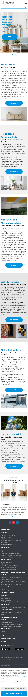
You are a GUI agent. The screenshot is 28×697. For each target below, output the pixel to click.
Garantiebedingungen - (18, 657)
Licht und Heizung (6, 537)
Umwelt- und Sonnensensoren (10, 583)
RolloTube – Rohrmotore (8, 579)
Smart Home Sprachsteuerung (10, 553)
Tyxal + (3, 631)
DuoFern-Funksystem (7, 562)
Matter (3, 550)
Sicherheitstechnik (6, 623)
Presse (3, 641)
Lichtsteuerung (5, 598)
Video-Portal (4, 564)
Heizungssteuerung (6, 600)
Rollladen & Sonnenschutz (8, 535)
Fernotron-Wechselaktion (8, 567)
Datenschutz (10, 656)
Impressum (3, 656)
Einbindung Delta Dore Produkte (10, 557)
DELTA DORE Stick (6, 542)
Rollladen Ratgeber (6, 590)
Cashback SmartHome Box (8, 569)
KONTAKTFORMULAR (8, 638)
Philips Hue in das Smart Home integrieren (13, 607)
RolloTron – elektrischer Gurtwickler (11, 578)
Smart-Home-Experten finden (9, 566)
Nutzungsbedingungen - (7, 657)
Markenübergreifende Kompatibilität (11, 555)
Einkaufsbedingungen (6, 659)
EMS (2, 635)
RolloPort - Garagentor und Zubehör (11, 624)
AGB (15, 656)
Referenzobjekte (5, 552)
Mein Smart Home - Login (8, 545)
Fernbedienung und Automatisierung (12, 540)
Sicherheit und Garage (7, 539)
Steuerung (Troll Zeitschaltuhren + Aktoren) (13, 581)
